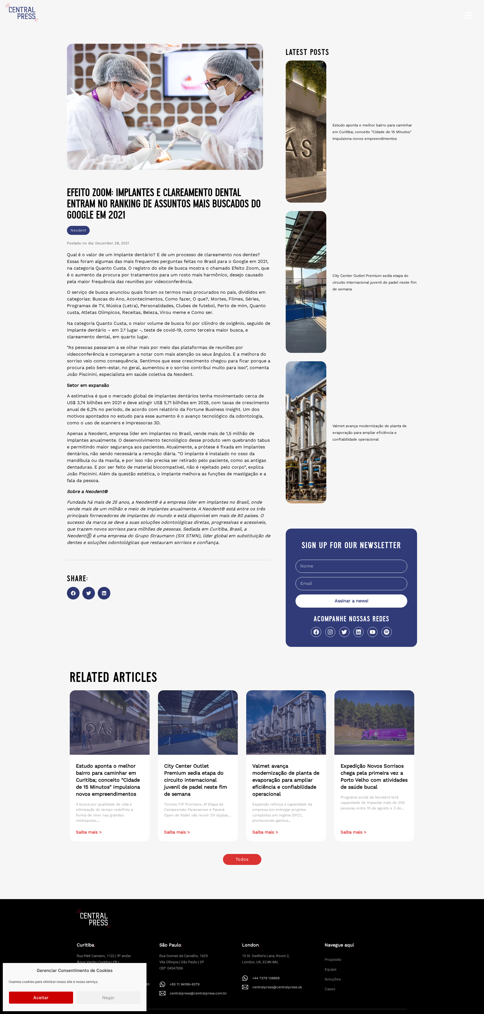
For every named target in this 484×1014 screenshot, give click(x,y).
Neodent (78, 230)
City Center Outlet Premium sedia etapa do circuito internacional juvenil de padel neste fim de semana (374, 282)
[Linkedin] (358, 632)
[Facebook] (316, 632)
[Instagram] (330, 632)
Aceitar (40, 997)
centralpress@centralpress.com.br (198, 993)
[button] (73, 593)
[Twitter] (344, 632)
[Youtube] (372, 632)
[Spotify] (386, 632)
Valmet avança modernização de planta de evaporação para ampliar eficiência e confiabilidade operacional (369, 432)
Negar (108, 997)
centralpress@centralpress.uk (277, 987)
